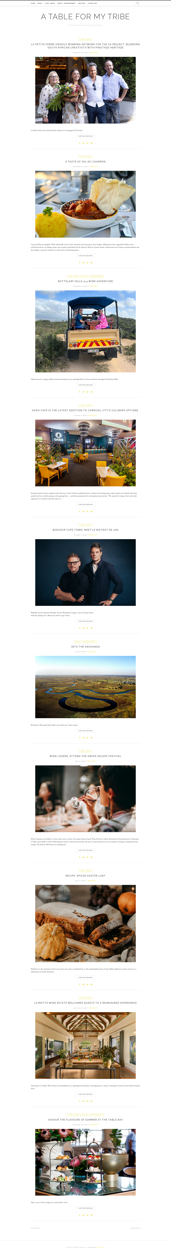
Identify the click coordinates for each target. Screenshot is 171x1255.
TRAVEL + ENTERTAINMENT (66, 3)
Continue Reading (85, 136)
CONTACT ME (92, 3)
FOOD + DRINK (50, 3)
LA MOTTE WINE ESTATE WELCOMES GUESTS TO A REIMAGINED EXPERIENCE (85, 1003)
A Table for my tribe (85, 16)
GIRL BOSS (81, 3)
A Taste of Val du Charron (85, 161)
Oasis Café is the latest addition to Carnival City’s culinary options (85, 410)
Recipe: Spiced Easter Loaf (85, 875)
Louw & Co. (101, 1247)
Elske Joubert (94, 53)
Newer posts (135, 1228)
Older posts (35, 1228)
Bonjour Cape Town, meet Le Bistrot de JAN (85, 529)
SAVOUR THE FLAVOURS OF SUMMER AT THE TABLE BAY (85, 1119)
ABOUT (40, 3)
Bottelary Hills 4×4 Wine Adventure (85, 281)
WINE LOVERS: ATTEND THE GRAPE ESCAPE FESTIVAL (85, 756)
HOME (33, 3)
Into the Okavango (85, 646)
